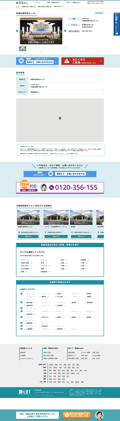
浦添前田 (46, 272)
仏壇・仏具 (95, 352)
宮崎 (72, 382)
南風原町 (31, 323)
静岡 (54, 370)
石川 (76, 370)
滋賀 (63, 373)
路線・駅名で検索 (48, 355)
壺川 (64, 260)
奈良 (68, 373)
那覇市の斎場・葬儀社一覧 (44, 6)
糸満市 (91, 294)
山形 (73, 364)
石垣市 (61, 294)
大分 (68, 382)
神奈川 (55, 367)
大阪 (50, 373)
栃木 (78, 367)
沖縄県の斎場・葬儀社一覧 (28, 6)
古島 (84, 266)
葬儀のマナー (72, 355)
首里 (64, 269)
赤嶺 (64, 266)
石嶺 (84, 269)
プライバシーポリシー (26, 358)
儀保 (44, 269)
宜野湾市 (31, 305)
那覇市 (76, 317)
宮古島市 (46, 326)
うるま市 (61, 297)
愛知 (50, 370)
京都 (59, 373)
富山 (72, 370)
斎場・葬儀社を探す (53, 2)
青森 (56, 364)
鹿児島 (77, 382)
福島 (78, 364)
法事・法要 (84, 355)
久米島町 (61, 305)
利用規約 (23, 355)
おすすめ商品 (96, 355)
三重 (78, 373)
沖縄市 (91, 297)
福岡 (50, 382)
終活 (93, 358)
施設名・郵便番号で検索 (50, 358)
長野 (68, 370)
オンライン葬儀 (85, 352)
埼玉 (60, 367)
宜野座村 (91, 303)
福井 (81, 370)
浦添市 (46, 297)
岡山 (50, 376)
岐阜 (59, 370)
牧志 (44, 263)
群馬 (73, 367)
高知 (63, 379)
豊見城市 (31, 314)
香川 (54, 379)
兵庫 (54, 373)
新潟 (63, 370)
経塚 (24, 272)
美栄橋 (85, 260)
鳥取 (63, 376)
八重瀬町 (31, 329)
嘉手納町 (31, 303)
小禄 (84, 263)
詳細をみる (28, 236)
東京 (50, 367)
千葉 (65, 367)
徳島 (59, 379)
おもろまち (26, 266)
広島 (54, 376)
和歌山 (73, 373)
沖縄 (82, 382)
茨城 (69, 367)
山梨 (85, 370)
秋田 (69, 364)
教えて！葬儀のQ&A (73, 2)
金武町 (76, 303)
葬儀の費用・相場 (73, 358)
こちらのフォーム (62, 153)
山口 (68, 376)
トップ (38, 2)
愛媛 (50, 379)
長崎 (59, 382)
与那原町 (61, 329)
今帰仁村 (46, 317)
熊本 (63, 382)
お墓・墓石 (84, 358)
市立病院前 (26, 269)
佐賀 (54, 382)
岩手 (60, 364)
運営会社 (23, 352)
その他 (98, 358)
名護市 (61, 317)
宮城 (65, 364)
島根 (59, 376)
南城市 (91, 317)
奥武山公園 (26, 263)
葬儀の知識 (71, 352)
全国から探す (47, 352)
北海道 (51, 364)
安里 (64, 263)
